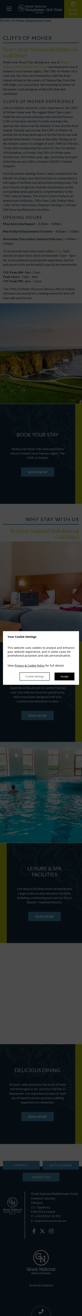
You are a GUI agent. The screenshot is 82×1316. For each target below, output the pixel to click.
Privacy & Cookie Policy (30, 665)
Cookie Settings (34, 676)
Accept (64, 676)
